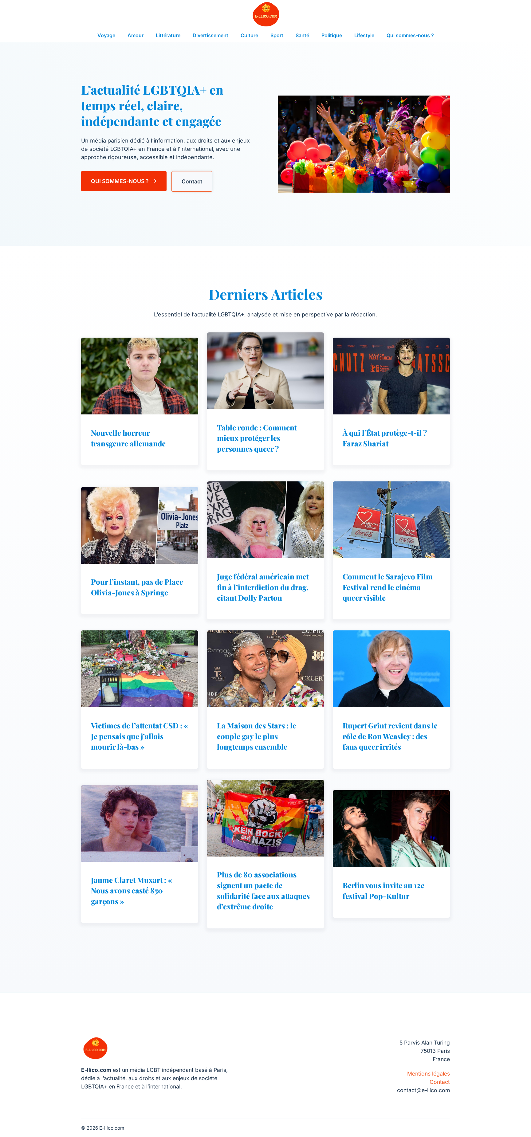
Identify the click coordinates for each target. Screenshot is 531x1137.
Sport (276, 35)
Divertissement (210, 35)
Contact (192, 181)
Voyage (106, 35)
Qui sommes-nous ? (410, 35)
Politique (331, 35)
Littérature (168, 35)
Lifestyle (364, 35)
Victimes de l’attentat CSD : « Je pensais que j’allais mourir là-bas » (139, 735)
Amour (136, 35)
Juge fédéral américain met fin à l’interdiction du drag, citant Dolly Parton (263, 586)
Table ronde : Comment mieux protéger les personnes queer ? (257, 437)
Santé (302, 35)
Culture (249, 35)
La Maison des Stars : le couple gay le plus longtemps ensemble (256, 735)
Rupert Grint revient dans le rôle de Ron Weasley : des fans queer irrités (390, 735)
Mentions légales (428, 1073)
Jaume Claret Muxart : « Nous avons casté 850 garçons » (131, 890)
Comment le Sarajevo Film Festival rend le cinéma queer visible (388, 586)
